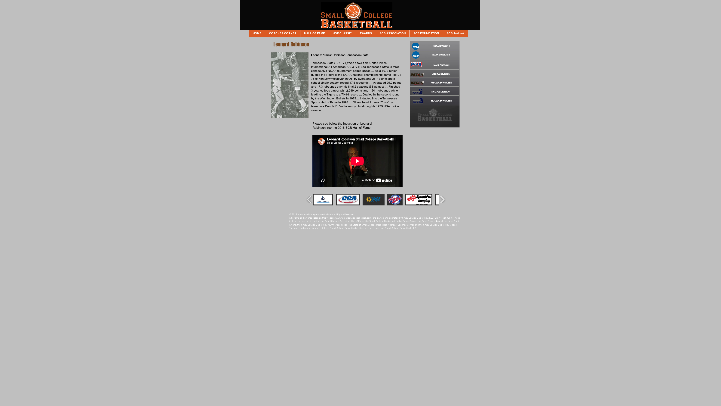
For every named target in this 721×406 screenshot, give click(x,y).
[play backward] (309, 199)
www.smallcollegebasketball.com (315, 214)
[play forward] (442, 199)
